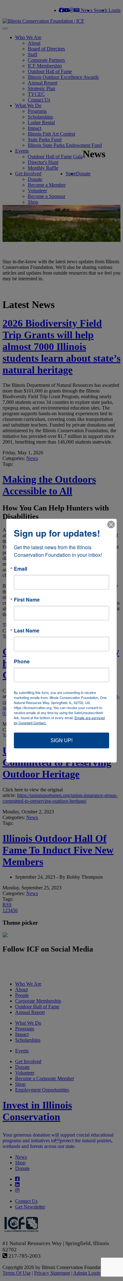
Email (20, 568)
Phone (22, 661)
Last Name (26, 630)
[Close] (111, 524)
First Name (27, 599)
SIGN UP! (61, 740)
